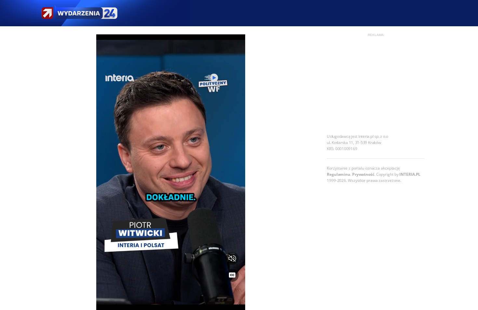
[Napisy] (232, 275)
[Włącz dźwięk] (232, 258)
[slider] (171, 301)
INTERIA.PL (409, 174)
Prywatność (363, 174)
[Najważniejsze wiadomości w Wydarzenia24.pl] (79, 13)
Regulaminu (338, 174)
